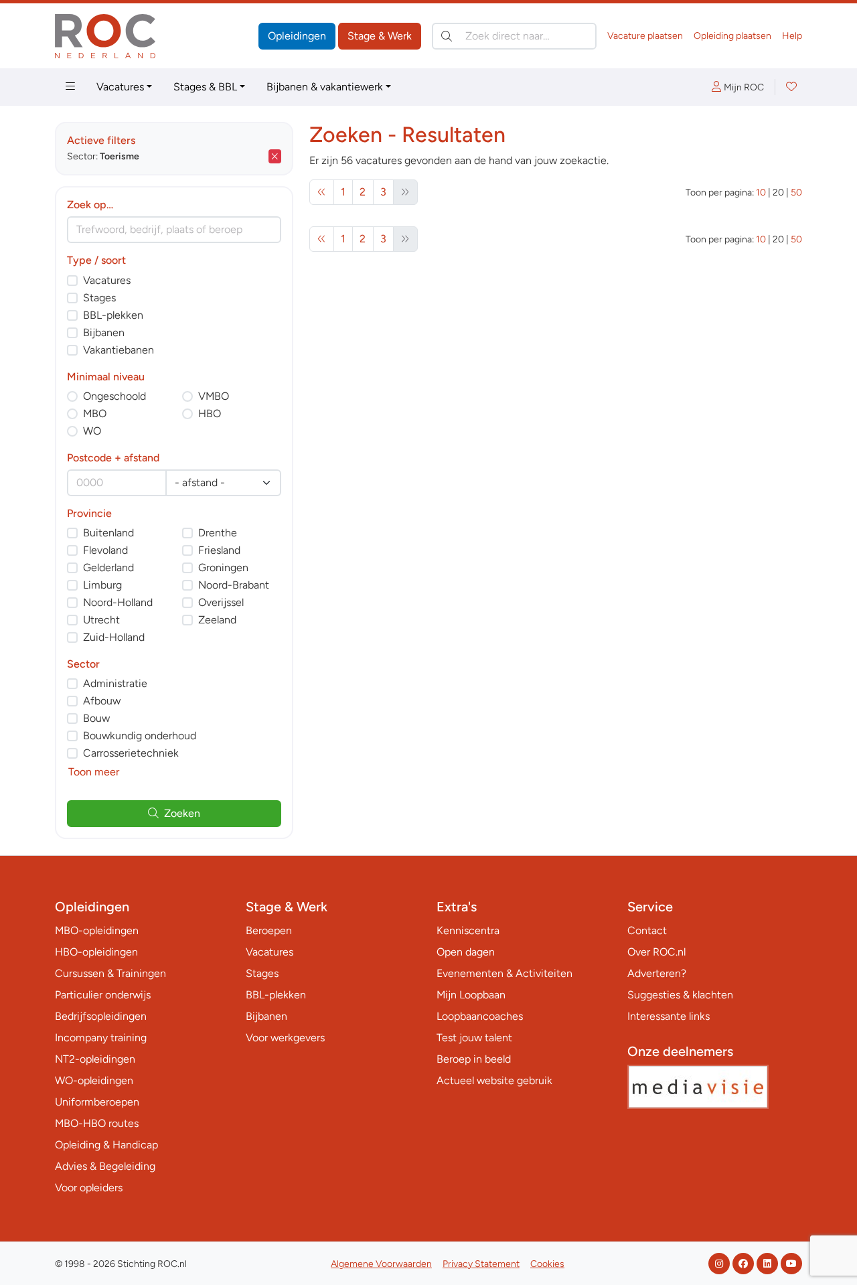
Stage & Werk (379, 35)
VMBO (213, 396)
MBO (94, 413)
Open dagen (466, 952)
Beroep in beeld (474, 1059)
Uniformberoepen (97, 1101)
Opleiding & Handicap (106, 1144)
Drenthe (217, 532)
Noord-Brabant (233, 585)
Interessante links (668, 1016)
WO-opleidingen (94, 1080)
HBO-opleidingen (96, 952)
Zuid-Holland (114, 637)
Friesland (219, 550)
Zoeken (182, 813)
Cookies (547, 1264)
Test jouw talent (474, 1037)
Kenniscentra (468, 930)
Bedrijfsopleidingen (101, 1016)
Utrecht (101, 619)
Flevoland (105, 550)
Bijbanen (104, 332)
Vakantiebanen (118, 350)
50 (796, 192)
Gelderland (108, 567)
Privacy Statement (481, 1264)
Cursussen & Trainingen (110, 973)
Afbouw (102, 700)
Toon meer (93, 771)
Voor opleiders (89, 1187)
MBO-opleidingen (97, 930)
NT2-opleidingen (95, 1059)
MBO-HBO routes (97, 1123)
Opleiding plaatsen (732, 36)
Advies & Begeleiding (105, 1166)
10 (761, 192)
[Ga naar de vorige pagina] (321, 192)
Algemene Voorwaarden (381, 1264)
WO (92, 431)
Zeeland (217, 619)
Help (792, 36)
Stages (99, 297)
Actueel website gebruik (494, 1080)
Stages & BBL (205, 86)
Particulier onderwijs (103, 994)
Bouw (96, 718)
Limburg (102, 585)
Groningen (223, 567)
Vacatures (120, 86)
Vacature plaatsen (645, 36)
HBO (209, 413)
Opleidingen (297, 35)
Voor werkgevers (285, 1037)
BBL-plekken (113, 315)
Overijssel (221, 602)
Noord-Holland (118, 602)
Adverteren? (656, 973)
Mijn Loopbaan (471, 994)
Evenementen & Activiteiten (504, 973)
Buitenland (108, 532)
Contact (647, 930)
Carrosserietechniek (131, 753)
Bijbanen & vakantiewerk (324, 86)
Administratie (115, 683)
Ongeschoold (114, 396)
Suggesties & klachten (680, 994)
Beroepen (269, 930)
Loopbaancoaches (480, 1016)
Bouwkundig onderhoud (139, 735)
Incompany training (101, 1037)
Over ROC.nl (656, 952)
